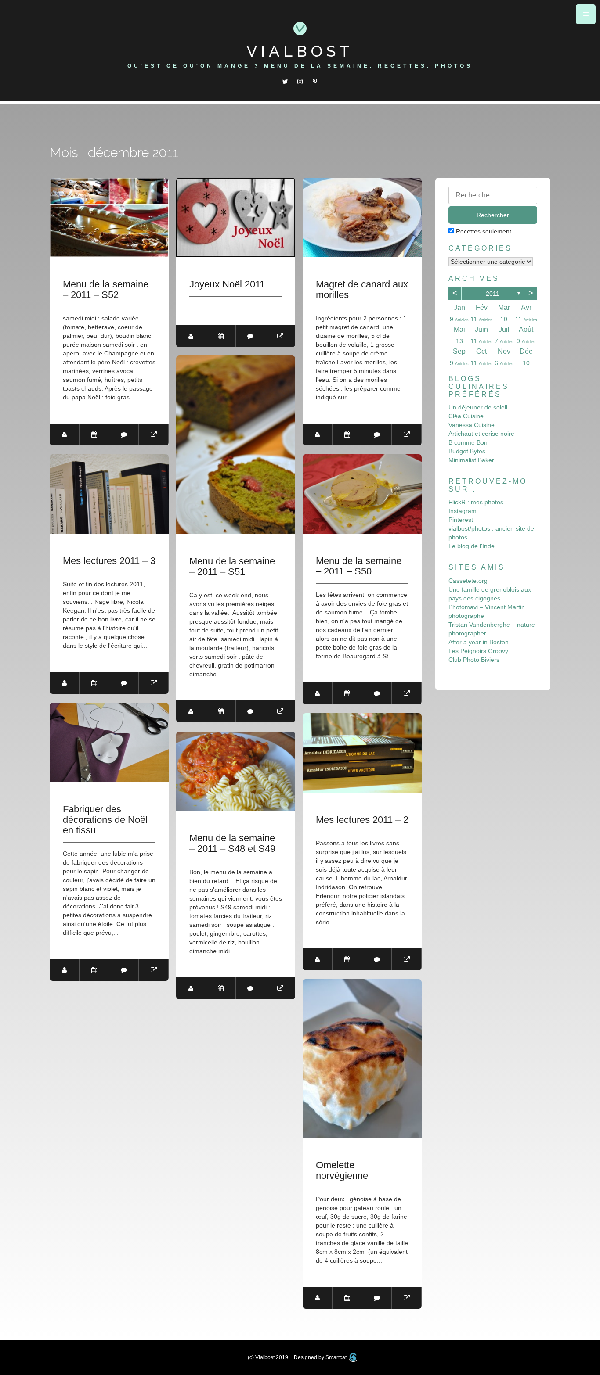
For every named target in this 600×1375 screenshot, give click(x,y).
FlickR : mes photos (475, 502)
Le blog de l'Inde (471, 545)
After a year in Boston (478, 642)
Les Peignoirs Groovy (478, 650)
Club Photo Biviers (473, 659)
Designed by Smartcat (321, 1357)
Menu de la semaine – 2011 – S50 (358, 566)
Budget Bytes (466, 451)
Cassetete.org (468, 580)
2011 (492, 293)
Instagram (462, 510)
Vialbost (300, 51)
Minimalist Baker (471, 459)
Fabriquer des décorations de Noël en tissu (105, 820)
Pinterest (460, 519)
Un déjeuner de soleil (477, 407)
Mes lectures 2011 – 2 (362, 820)
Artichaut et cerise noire (481, 433)
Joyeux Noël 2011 (227, 284)
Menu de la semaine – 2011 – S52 (105, 289)
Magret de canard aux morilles (362, 289)
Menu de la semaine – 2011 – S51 (232, 566)
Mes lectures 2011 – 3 (109, 561)
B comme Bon (468, 442)
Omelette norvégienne (342, 1170)
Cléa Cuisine (466, 416)
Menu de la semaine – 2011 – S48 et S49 (232, 843)
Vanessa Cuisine (471, 424)
